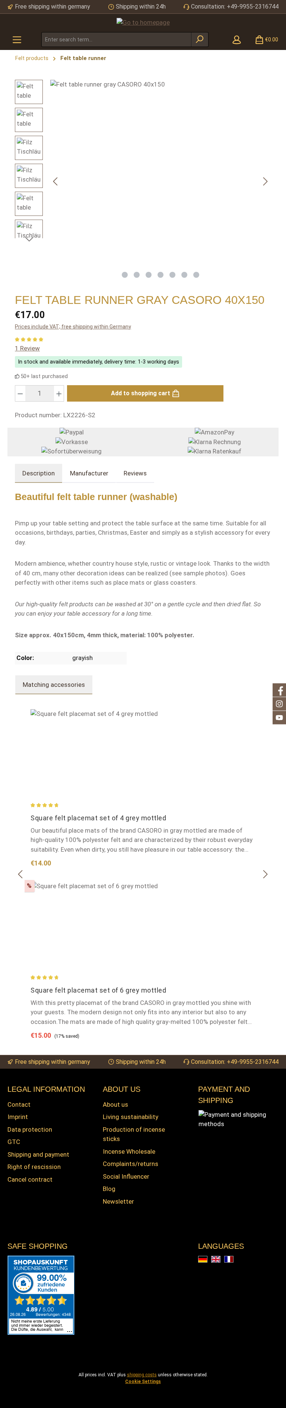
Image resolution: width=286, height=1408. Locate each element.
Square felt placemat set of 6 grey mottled (98, 990)
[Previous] (55, 181)
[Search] (200, 39)
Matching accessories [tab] (54, 684)
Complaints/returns (130, 1163)
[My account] (236, 39)
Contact (19, 1104)
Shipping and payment (38, 1154)
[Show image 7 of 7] (196, 275)
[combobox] (116, 39)
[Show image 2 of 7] (137, 275)
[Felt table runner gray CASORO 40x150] (160, 173)
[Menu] (16, 39)
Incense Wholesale (129, 1151)
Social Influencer (126, 1176)
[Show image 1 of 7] (125, 275)
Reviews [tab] (135, 473)
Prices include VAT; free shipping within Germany (73, 327)
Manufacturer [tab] (89, 473)
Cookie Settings (143, 1381)
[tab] (38, 473)
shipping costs (142, 1374)
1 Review (27, 348)
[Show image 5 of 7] (172, 275)
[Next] (265, 181)
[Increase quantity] (59, 393)
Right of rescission (34, 1166)
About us (115, 1104)
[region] (143, 181)
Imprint (17, 1117)
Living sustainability (130, 1117)
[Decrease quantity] (20, 393)
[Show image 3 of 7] (149, 275)
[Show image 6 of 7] (184, 275)
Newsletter (118, 1201)
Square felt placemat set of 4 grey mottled (98, 818)
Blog (109, 1188)
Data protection (29, 1129)
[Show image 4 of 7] (160, 275)
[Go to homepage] (143, 22)
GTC (13, 1141)
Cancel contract (30, 1179)
